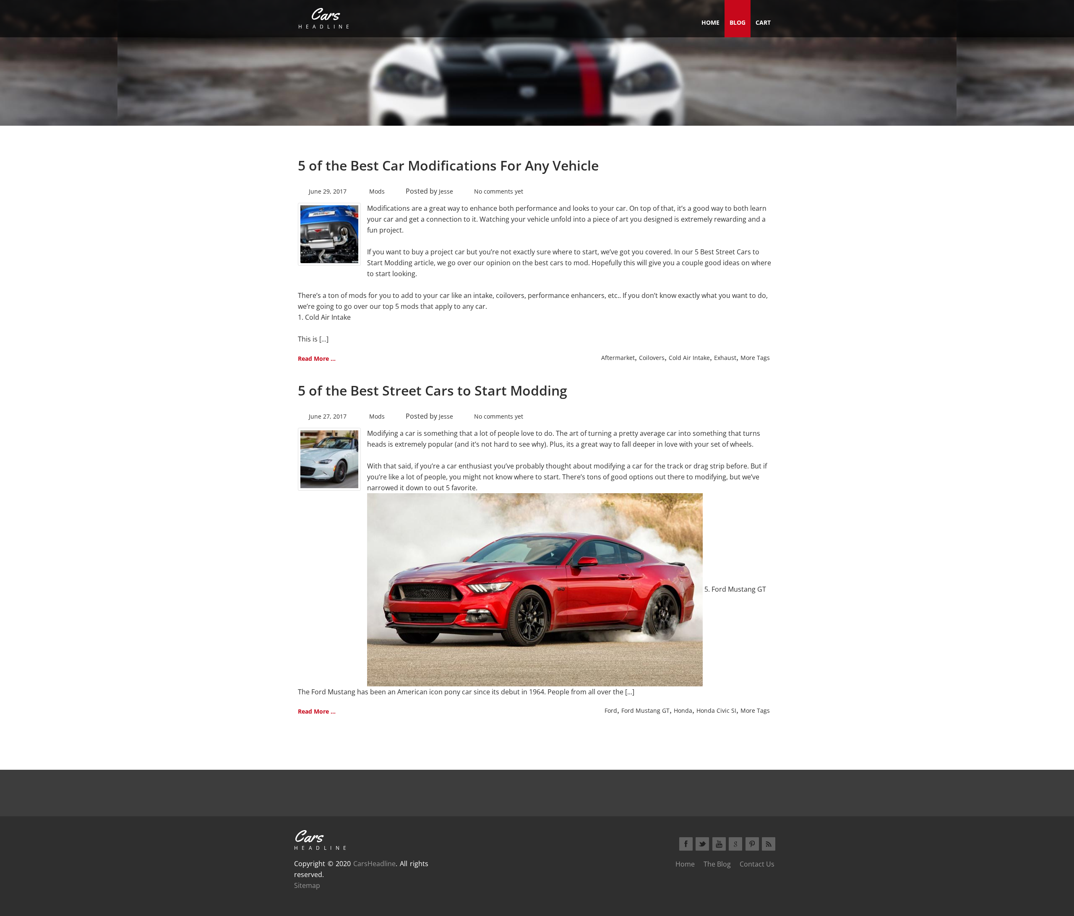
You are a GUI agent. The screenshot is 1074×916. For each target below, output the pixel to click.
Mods (377, 191)
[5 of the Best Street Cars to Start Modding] (329, 458)
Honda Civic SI (716, 710)
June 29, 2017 (328, 191)
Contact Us (757, 864)
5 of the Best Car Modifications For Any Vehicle (448, 165)
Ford (611, 710)
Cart (763, 22)
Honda (683, 710)
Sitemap (307, 885)
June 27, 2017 (328, 416)
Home (710, 22)
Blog (738, 22)
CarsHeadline (374, 863)
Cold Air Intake (689, 358)
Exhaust (725, 358)
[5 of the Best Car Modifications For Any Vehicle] (329, 233)
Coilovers (652, 358)
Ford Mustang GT (645, 710)
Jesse (446, 191)
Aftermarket (618, 358)
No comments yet (498, 191)
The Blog (717, 864)
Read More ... (317, 358)
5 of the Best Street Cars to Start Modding (432, 390)
